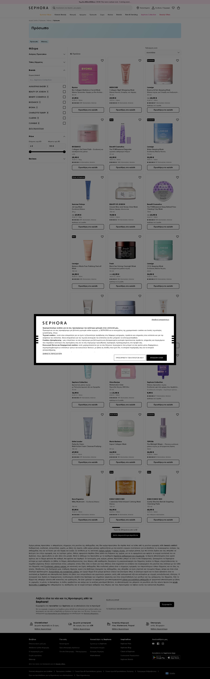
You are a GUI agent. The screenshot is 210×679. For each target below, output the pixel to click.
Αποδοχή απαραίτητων (160, 319)
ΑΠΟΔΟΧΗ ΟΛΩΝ (156, 357)
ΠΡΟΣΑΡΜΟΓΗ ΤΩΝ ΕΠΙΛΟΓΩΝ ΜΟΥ (130, 357)
